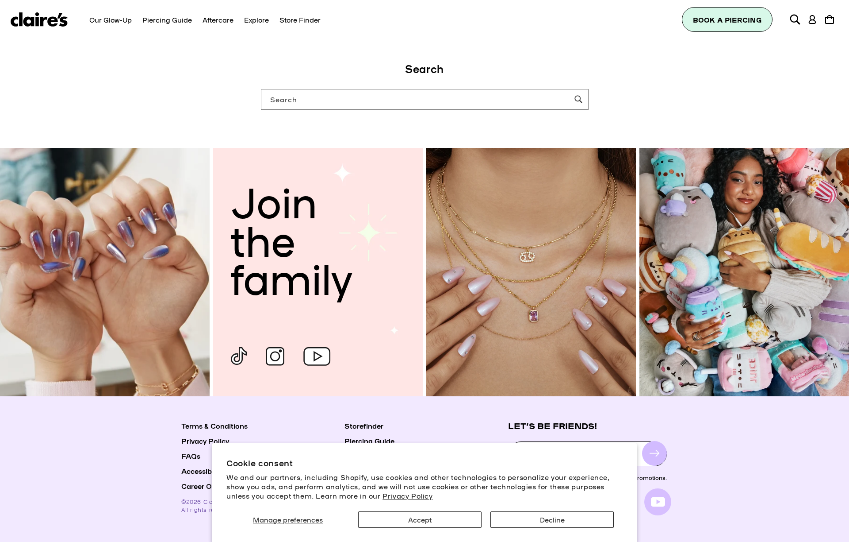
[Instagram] (275, 356)
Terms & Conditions (214, 425)
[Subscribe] (654, 453)
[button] (795, 19)
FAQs (190, 456)
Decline (552, 519)
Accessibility (202, 471)
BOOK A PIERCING (727, 19)
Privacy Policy (407, 495)
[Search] (578, 99)
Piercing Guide (369, 440)
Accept (420, 519)
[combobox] (424, 99)
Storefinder (363, 425)
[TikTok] (239, 356)
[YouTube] (317, 356)
